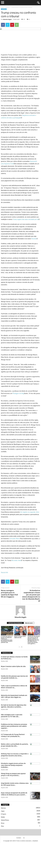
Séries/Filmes (5, 820)
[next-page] (22, 647)
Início (2, 7)
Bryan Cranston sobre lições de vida (20, 637)
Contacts (18, 837)
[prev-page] (19, 647)
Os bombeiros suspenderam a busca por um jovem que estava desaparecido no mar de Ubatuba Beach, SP (31, 595)
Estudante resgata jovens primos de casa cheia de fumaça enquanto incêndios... (13, 765)
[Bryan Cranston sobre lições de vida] (20, 630)
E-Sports (3, 814)
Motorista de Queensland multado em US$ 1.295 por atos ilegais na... (14, 696)
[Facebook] (3, 25)
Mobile (3, 817)
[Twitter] (8, 25)
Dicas (2, 823)
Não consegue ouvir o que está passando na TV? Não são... (11, 715)
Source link (4, 572)
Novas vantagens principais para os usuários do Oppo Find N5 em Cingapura (9, 593)
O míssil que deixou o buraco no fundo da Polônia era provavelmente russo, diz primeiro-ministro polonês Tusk (6, 639)
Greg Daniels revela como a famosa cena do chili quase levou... (14, 784)
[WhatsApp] (17, 25)
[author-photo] (20, 610)
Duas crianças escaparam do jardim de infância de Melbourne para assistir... (14, 794)
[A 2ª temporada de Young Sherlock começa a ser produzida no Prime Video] (35, 737)
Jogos (2, 811)
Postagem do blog (18, 393)
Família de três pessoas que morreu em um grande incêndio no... (14, 677)
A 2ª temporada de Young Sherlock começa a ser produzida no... (13, 735)
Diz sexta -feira (16, 560)
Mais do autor (29, 623)
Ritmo (18, 538)
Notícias (7, 7)
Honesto (34, 238)
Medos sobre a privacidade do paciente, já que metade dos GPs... (14, 745)
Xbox (2, 826)
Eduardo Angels (7, 19)
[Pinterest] (12, 25)
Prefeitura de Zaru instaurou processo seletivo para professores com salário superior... (14, 726)
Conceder (12, 538)
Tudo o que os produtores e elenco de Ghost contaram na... (14, 687)
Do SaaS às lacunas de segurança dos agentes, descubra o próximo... (13, 706)
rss (24, 837)
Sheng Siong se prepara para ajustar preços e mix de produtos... (13, 774)
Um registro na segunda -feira (29, 512)
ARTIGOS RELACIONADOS (15, 623)
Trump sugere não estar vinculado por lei (26, 219)
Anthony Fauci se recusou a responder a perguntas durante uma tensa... (14, 755)
